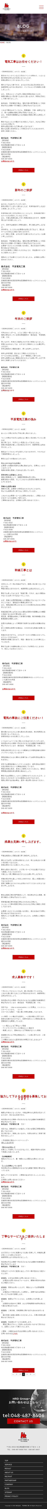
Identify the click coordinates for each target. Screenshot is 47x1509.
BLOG (7, 1488)
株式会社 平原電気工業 (22, 1505)
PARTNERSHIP (10, 1480)
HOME (2, 42)
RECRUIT (8, 1476)
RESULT (8, 1468)
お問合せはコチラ (7, 161)
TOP (6, 1461)
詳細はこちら (23, 170)
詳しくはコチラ (7, 1143)
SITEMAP (8, 1492)
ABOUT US (9, 1472)
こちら (15, 1333)
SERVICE (8, 1465)
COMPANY (9, 1484)
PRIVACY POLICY (11, 1496)
